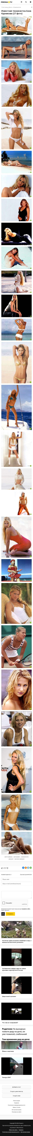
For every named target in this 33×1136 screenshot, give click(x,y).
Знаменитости (17, 7)
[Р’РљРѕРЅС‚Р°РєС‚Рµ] (23, 868)
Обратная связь (13, 1130)
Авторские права (16, 1109)
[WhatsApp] (31, 868)
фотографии (17, 856)
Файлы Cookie (16, 1107)
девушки (11, 859)
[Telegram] (28, 868)
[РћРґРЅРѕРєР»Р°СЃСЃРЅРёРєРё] (26, 868)
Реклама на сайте (16, 1112)
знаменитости (24, 856)
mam (11, 7)
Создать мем (16, 1095)
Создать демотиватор (16, 1091)
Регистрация (16, 1100)
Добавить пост (16, 1087)
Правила (16, 1103)
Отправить (10, 914)
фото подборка (8, 856)
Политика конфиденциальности (16, 1105)
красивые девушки (19, 859)
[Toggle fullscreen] (28, 935)
